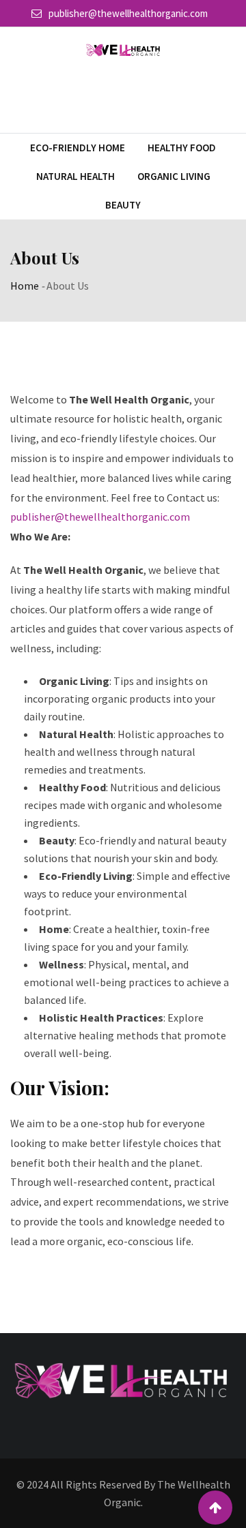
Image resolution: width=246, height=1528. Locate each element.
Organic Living (173, 176)
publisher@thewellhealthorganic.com (128, 13)
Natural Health (75, 176)
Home (24, 285)
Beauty (123, 204)
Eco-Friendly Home (77, 147)
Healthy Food (182, 147)
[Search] (230, 95)
